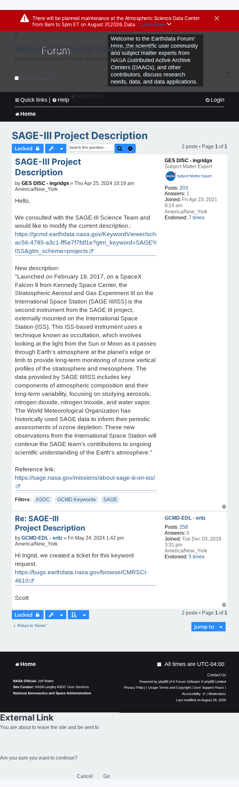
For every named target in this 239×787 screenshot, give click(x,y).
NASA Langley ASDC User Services (62, 687)
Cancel (85, 776)
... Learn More (151, 24)
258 (184, 527)
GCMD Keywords (76, 499)
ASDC (42, 499)
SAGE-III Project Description (80, 135)
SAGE (110, 499)
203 (184, 188)
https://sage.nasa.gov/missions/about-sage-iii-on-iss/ (85, 477)
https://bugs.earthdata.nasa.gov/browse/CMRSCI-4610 (81, 576)
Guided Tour (88, 96)
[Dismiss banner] (216, 19)
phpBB (163, 681)
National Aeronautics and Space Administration (52, 693)
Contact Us (216, 675)
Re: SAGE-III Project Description (50, 523)
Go (106, 776)
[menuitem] (214, 100)
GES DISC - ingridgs (188, 160)
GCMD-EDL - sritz (185, 518)
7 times (196, 217)
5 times (196, 556)
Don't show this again (35, 78)
